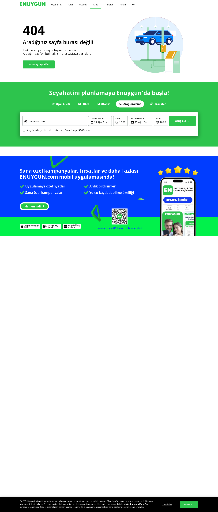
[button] (120, 121)
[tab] (61, 103)
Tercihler (167, 504)
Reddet (43, 507)
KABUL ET (189, 504)
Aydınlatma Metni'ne (137, 504)
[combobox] (56, 123)
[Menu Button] (134, 4)
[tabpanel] (109, 124)
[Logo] (32, 4)
